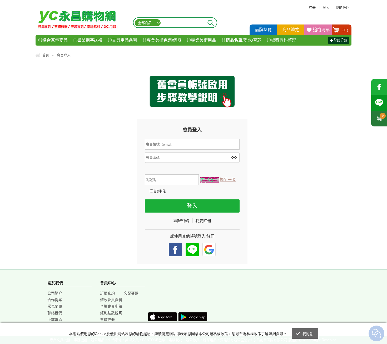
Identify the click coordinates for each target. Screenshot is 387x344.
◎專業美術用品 (201, 40)
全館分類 (340, 40)
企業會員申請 (111, 306)
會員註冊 (107, 319)
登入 (326, 7)
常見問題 (54, 306)
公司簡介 (54, 293)
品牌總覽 (263, 29)
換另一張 (228, 179)
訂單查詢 (107, 293)
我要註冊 (203, 220)
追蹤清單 (321, 29)
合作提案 (54, 300)
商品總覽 (290, 29)
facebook (379, 87)
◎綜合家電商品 (53, 40)
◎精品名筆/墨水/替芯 (241, 40)
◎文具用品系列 (122, 40)
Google (209, 249)
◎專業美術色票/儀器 (161, 40)
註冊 (312, 7)
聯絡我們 (54, 313)
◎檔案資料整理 (281, 40)
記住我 (160, 191)
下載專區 (54, 319)
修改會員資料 (111, 300)
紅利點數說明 (111, 313)
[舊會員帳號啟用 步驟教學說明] (193, 92)
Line (379, 103)
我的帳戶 (342, 7)
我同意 (307, 334)
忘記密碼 (181, 220)
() (345, 30)
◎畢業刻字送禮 (87, 40)
